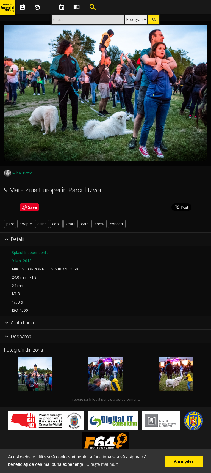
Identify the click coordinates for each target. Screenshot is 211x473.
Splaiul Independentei (30, 252)
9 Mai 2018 (22, 260)
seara (71, 223)
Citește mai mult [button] (102, 464)
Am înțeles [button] (184, 461)
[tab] (105, 239)
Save (32, 207)
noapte (26, 223)
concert (116, 223)
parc (10, 223)
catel (85, 223)
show (99, 223)
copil (56, 223)
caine (42, 223)
